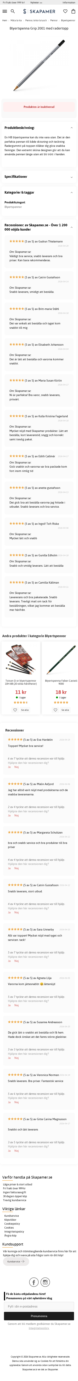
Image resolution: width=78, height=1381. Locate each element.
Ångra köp (10, 1235)
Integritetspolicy (14, 1231)
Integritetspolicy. (39, 1328)
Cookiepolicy (12, 1223)
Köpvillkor (10, 1219)
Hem (4, 20)
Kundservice (11, 1215)
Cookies (9, 1227)
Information (69, 2)
